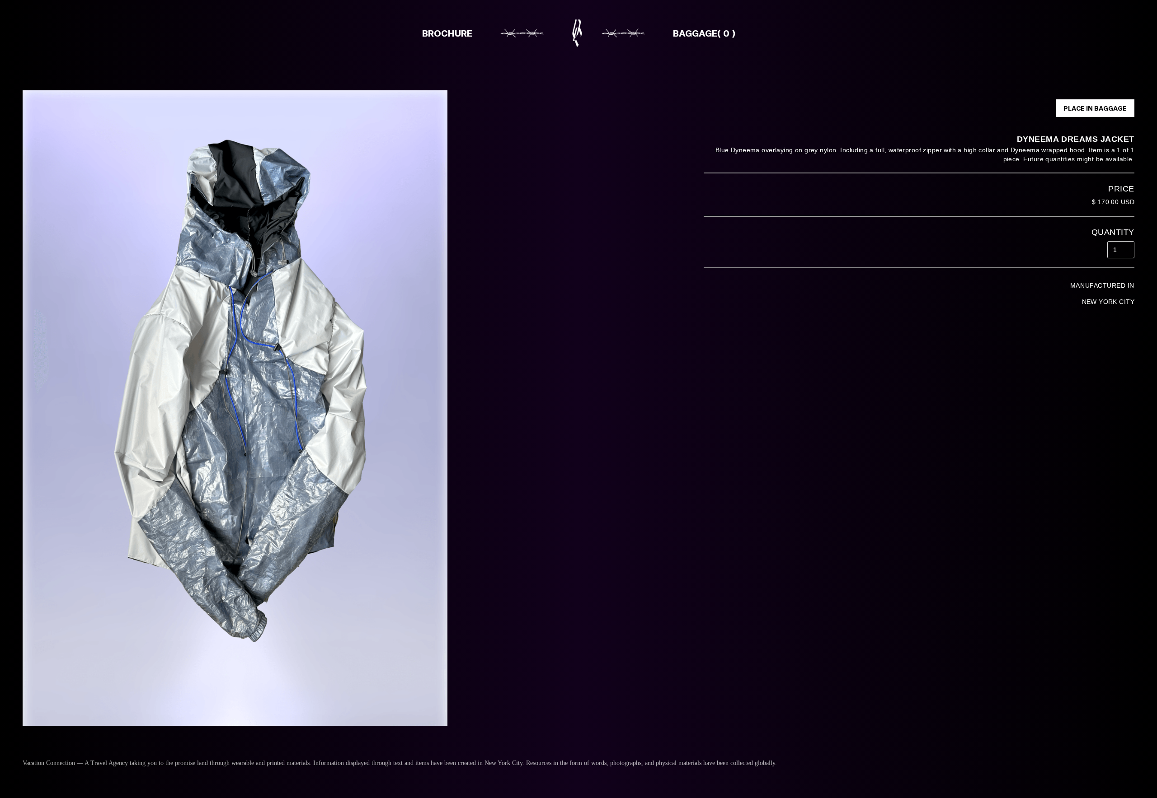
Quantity (1112, 232)
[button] (695, 32)
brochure (447, 32)
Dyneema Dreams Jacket (1075, 139)
